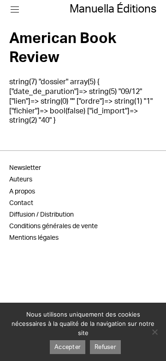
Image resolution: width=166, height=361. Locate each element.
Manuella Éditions (113, 9)
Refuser (105, 347)
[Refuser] (154, 331)
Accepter (67, 347)
